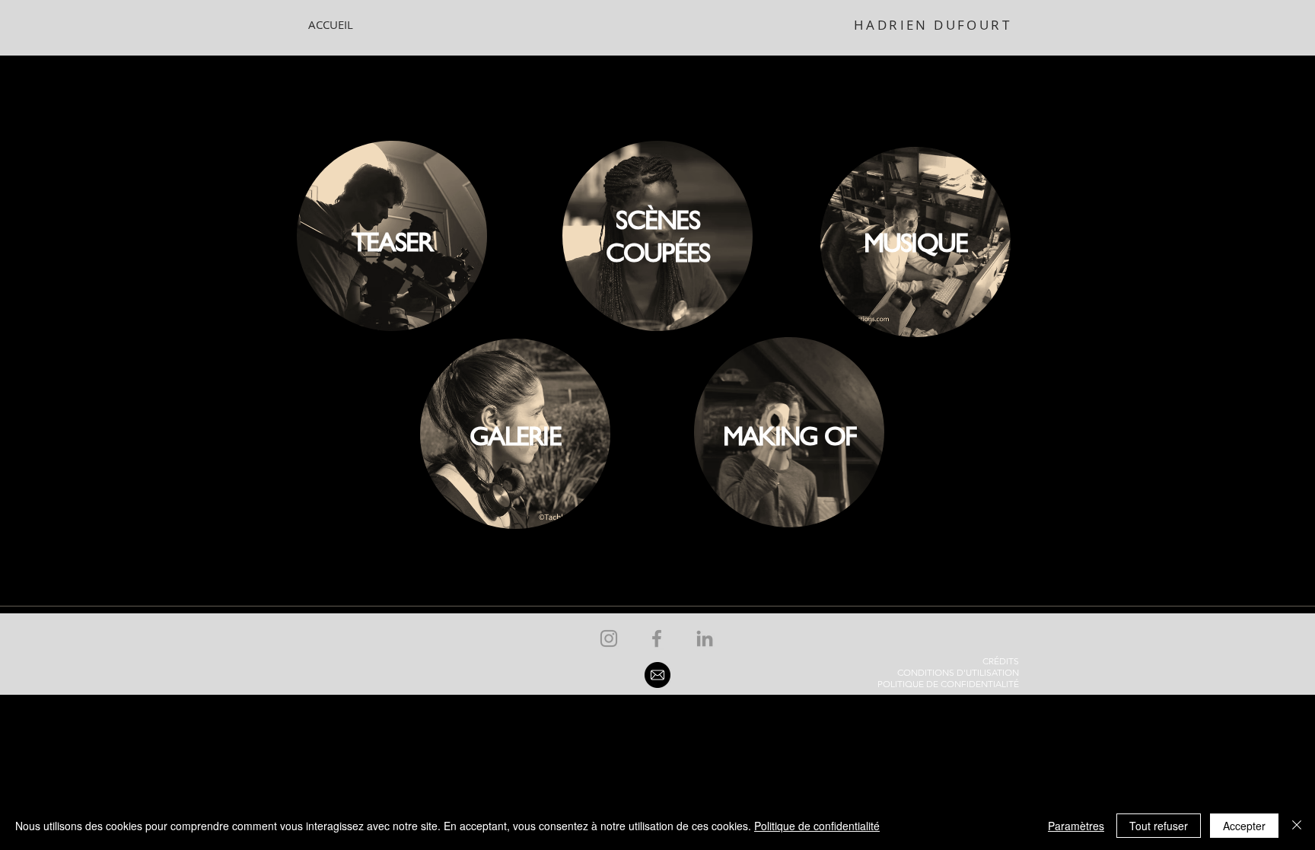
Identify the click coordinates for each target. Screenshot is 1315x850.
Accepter (1244, 825)
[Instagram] (608, 638)
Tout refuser (1158, 825)
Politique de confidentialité (817, 825)
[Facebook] (656, 638)
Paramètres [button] (1076, 825)
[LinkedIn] (704, 638)
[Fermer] (1297, 825)
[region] (392, 237)
